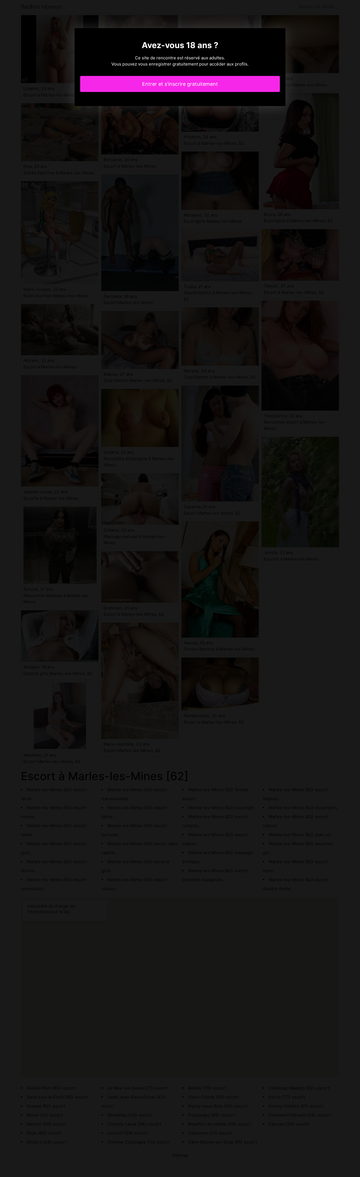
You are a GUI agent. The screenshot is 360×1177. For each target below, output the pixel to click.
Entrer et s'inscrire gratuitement (180, 84)
